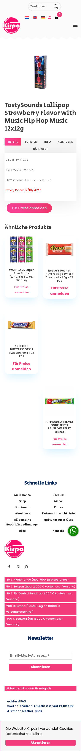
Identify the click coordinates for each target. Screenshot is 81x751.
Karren (58, 508)
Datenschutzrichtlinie (23, 733)
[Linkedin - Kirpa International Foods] (17, 566)
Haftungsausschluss (58, 520)
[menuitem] (27, 18)
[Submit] (24, 6)
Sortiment (22, 508)
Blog (22, 531)
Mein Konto (22, 495)
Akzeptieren (40, 742)
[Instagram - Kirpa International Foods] (26, 566)
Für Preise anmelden (29, 208)
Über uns (58, 495)
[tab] (75, 25)
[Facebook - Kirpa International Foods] (9, 566)
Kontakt (58, 531)
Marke (58, 501)
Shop (22, 501)
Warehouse (22, 514)
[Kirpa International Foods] (14, 548)
